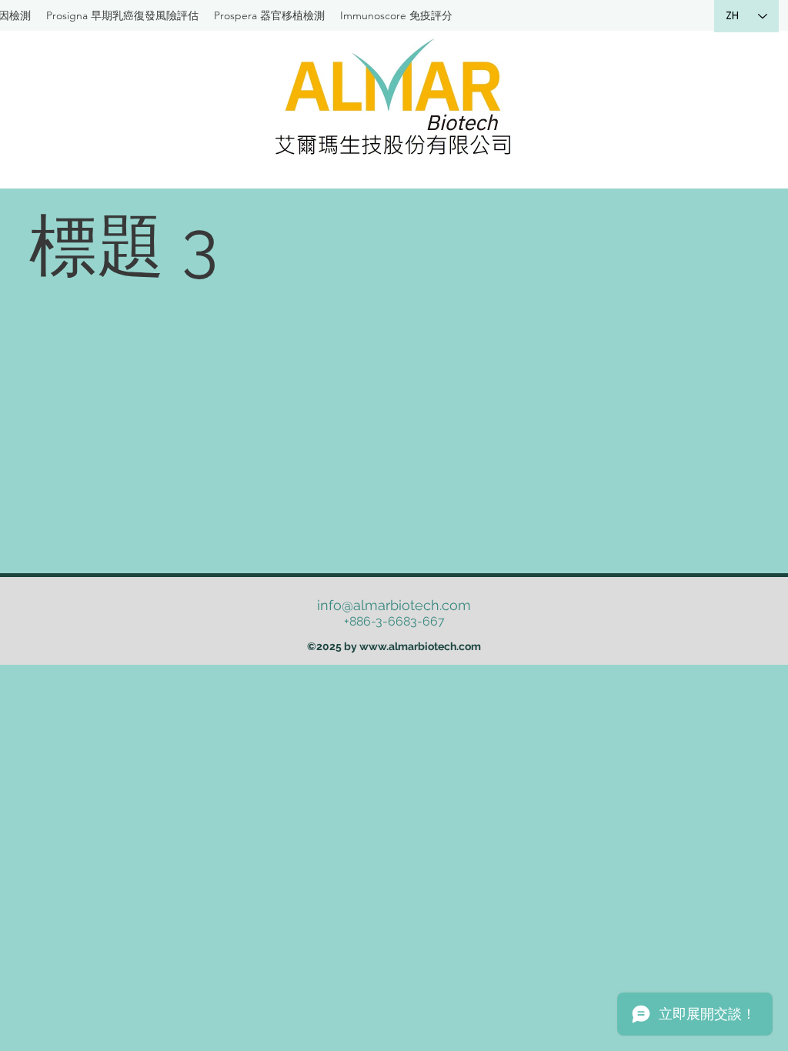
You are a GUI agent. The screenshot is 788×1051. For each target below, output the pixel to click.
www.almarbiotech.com (420, 646)
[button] (269, 15)
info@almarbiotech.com (394, 605)
